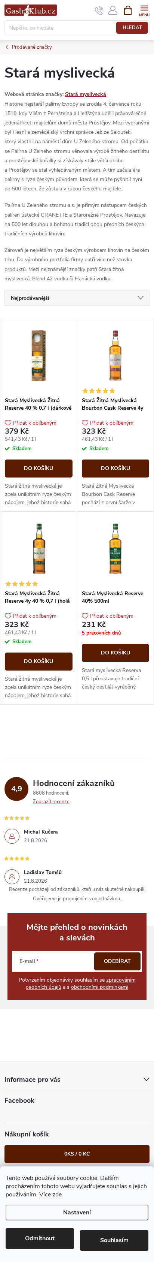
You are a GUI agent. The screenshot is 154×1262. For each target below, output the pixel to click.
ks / (77, 1153)
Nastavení (77, 1212)
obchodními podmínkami (99, 987)
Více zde (50, 1194)
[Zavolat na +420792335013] (99, 10)
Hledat (132, 27)
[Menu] (144, 10)
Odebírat (117, 961)
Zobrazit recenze (51, 801)
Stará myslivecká (85, 94)
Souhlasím (114, 1240)
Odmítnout (40, 1238)
